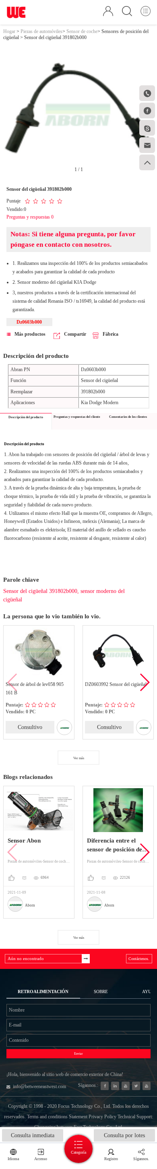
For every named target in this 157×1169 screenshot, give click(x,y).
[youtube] (147, 1086)
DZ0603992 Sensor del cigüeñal (116, 684)
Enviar (78, 1053)
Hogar (9, 31)
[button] (144, 682)
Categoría (78, 1152)
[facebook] (105, 1086)
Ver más (78, 758)
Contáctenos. (138, 958)
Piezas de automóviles (41, 31)
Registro (111, 1159)
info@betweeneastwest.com (39, 1086)
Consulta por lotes (124, 1135)
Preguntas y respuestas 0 (30, 217)
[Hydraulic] (126, 1086)
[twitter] (136, 1086)
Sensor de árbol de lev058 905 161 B (35, 689)
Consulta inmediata (32, 1135)
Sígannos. (141, 1159)
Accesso (40, 1159)
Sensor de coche (81, 31)
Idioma (13, 1159)
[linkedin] (115, 1086)
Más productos (29, 334)
